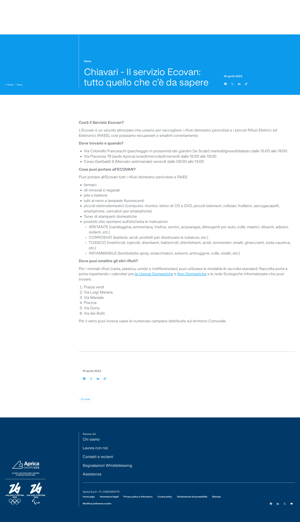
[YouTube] (291, 503)
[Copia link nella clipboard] (246, 83)
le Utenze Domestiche (153, 274)
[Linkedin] (278, 503)
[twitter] (232, 83)
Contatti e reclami (98, 456)
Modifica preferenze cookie (97, 503)
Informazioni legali (109, 496)
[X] (285, 503)
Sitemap (216, 496)
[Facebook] (271, 503)
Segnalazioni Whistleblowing (107, 465)
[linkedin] (239, 83)
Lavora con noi (95, 448)
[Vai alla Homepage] (25, 483)
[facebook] (225, 83)
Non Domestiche (191, 274)
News (19, 84)
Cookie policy (165, 496)
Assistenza (92, 474)
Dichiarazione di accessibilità (192, 496)
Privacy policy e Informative (138, 496)
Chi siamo (91, 439)
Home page (89, 496)
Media (10, 84)
